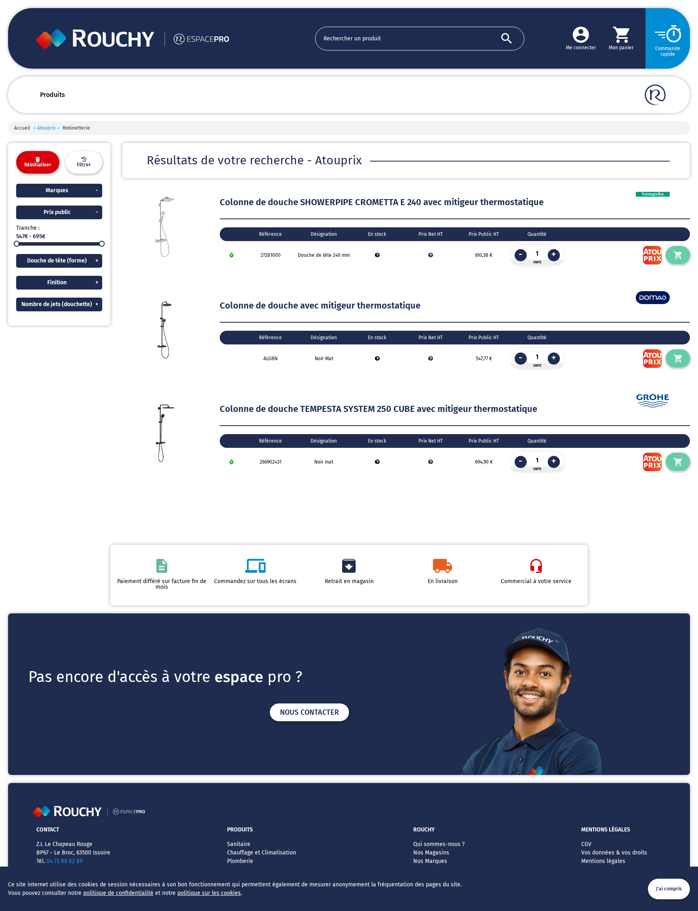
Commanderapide (667, 51)
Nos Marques (430, 861)
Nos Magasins (431, 852)
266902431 (271, 462)
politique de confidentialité (118, 893)
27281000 (271, 255)
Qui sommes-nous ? (439, 844)
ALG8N (270, 358)
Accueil (22, 128)
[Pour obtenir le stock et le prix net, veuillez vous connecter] (377, 255)
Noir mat (323, 462)
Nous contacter (309, 712)
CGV (586, 844)
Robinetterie (76, 128)
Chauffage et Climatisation (261, 852)
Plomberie (240, 861)
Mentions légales (603, 861)
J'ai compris (669, 889)
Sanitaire (238, 844)
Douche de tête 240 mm (324, 255)
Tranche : (28, 228)
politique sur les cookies (209, 893)
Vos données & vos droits (614, 852)
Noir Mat (324, 358)
